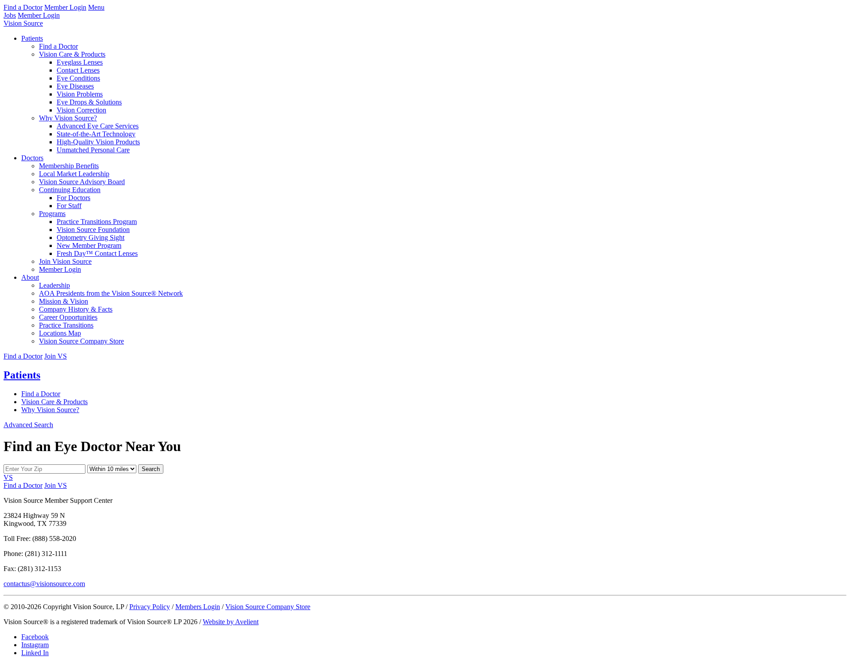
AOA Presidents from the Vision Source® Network (111, 293)
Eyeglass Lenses (80, 62)
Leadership (54, 285)
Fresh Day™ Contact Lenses (97, 253)
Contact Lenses (78, 70)
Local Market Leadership (74, 174)
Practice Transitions (66, 325)
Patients (32, 38)
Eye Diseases (75, 86)
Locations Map (60, 333)
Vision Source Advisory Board (82, 181)
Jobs (10, 15)
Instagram (35, 645)
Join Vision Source (65, 261)
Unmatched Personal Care (93, 150)
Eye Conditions (78, 78)
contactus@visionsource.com (44, 583)
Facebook (35, 637)
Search (151, 469)
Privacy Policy (149, 606)
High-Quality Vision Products (98, 142)
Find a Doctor (23, 7)
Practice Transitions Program (97, 221)
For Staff (69, 205)
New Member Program (89, 245)
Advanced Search (28, 425)
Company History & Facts (75, 309)
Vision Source (23, 23)
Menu (96, 7)
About (30, 277)
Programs (52, 213)
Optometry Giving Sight (90, 237)
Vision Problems (80, 94)
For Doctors (73, 197)
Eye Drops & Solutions (89, 102)
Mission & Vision (63, 301)
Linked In (35, 652)
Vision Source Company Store (81, 341)
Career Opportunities (68, 317)
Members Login (197, 606)
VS (8, 477)
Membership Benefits (69, 166)
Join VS (55, 356)
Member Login (65, 7)
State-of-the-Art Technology (96, 134)
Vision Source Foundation (93, 229)
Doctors (32, 158)
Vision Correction (81, 110)
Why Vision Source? (68, 118)
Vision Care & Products (72, 54)
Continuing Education (69, 189)
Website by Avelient (231, 621)
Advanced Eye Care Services (98, 126)
